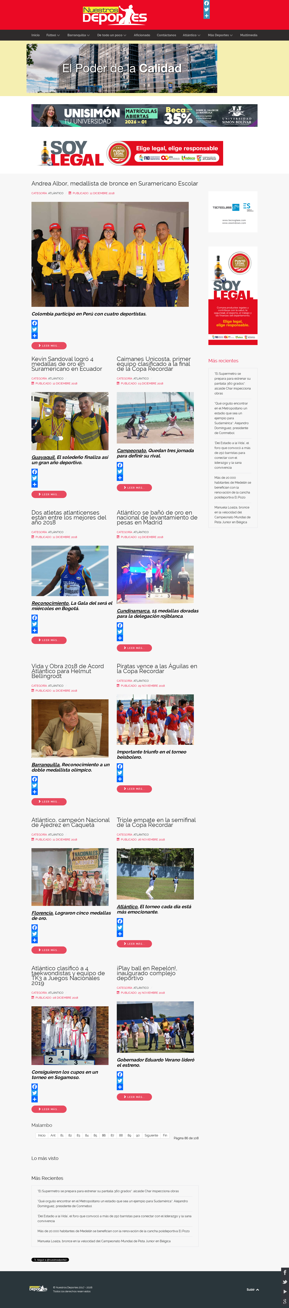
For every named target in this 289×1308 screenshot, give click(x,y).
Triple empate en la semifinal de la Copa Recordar (156, 822)
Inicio (42, 1135)
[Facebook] (232, 3)
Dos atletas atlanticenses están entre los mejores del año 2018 (68, 517)
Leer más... (50, 345)
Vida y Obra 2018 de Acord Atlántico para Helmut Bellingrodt (67, 671)
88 (121, 1135)
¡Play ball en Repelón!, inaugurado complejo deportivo (147, 973)
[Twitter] (232, 9)
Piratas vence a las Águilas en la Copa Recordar (157, 668)
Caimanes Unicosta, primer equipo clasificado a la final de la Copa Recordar (154, 363)
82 (70, 1135)
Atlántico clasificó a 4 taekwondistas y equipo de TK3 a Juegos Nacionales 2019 (68, 975)
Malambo (41, 1125)
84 (87, 1135)
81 (62, 1135)
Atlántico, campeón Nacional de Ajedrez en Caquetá (70, 822)
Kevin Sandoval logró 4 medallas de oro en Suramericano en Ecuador (66, 363)
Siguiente (151, 1135)
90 (138, 1135)
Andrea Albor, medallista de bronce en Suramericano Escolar (114, 183)
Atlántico (56, 193)
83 (78, 1135)
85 (95, 1135)
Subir (251, 1289)
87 (112, 1135)
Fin (165, 1135)
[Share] (232, 16)
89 (129, 1135)
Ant (53, 1135)
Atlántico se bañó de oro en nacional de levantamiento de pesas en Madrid (157, 517)
